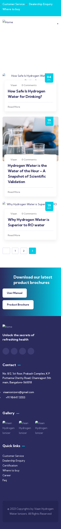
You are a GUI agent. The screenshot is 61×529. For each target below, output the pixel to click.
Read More (14, 106)
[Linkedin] (31, 351)
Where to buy (11, 470)
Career (7, 475)
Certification (10, 465)
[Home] (8, 22)
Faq (5, 480)
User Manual (14, 293)
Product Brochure (18, 304)
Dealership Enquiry (14, 460)
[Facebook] (6, 351)
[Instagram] (14, 351)
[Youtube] (22, 351)
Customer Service (13, 456)
